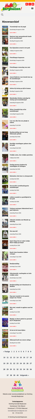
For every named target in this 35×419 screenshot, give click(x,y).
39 (14, 375)
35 (27, 369)
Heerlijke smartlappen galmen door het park (20, 144)
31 (14, 369)
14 (17, 357)
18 (31, 357)
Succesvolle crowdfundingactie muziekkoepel (19, 186)
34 (24, 369)
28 (4, 369)
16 (24, 357)
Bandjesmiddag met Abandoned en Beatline (20, 285)
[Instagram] (30, 4)
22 (14, 363)
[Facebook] (26, 4)
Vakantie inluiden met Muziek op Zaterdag (20, 220)
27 (31, 363)
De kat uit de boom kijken (17, 330)
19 (4, 363)
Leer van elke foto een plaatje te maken (19, 121)
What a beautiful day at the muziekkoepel (18, 110)
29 (7, 369)
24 (21, 363)
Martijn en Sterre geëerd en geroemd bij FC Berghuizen (21, 319)
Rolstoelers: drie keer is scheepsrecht (21, 176)
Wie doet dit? (14, 231)
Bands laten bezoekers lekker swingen (19, 253)
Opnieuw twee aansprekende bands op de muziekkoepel (21, 37)
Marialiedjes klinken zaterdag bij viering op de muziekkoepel (20, 99)
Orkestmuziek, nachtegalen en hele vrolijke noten (20, 274)
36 (31, 369)
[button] (32, 8)
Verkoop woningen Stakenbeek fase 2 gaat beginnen (21, 209)
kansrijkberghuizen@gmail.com (17, 410)
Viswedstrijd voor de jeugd (18, 26)
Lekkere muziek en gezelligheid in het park (20, 197)
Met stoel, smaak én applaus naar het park (21, 308)
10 (4, 357)
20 (7, 363)
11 (7, 357)
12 (11, 357)
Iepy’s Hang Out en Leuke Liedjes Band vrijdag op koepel (20, 241)
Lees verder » (13, 32)
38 (11, 375)
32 (17, 369)
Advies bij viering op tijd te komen (20, 88)
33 (21, 369)
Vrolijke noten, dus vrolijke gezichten (21, 155)
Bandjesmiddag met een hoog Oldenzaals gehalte (19, 133)
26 (27, 363)
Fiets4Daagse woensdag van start (20, 67)
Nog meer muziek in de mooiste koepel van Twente (19, 296)
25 (24, 363)
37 (8, 375)
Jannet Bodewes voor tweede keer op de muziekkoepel (21, 77)
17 (27, 357)
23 (17, 363)
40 (18, 375)
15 (21, 357)
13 (14, 357)
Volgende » (24, 375)
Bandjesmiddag (14, 263)
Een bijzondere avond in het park (20, 48)
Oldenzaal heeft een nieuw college (20, 340)
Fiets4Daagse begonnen (17, 57)
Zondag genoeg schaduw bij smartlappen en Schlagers (18, 165)
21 (11, 363)
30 (11, 369)
